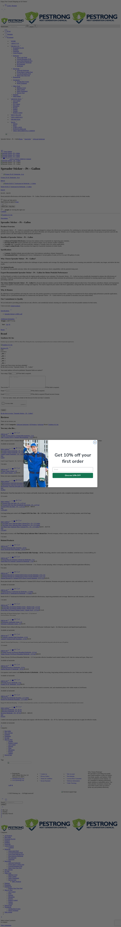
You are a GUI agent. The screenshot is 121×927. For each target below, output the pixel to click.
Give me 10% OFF (73, 475)
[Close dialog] (95, 442)
